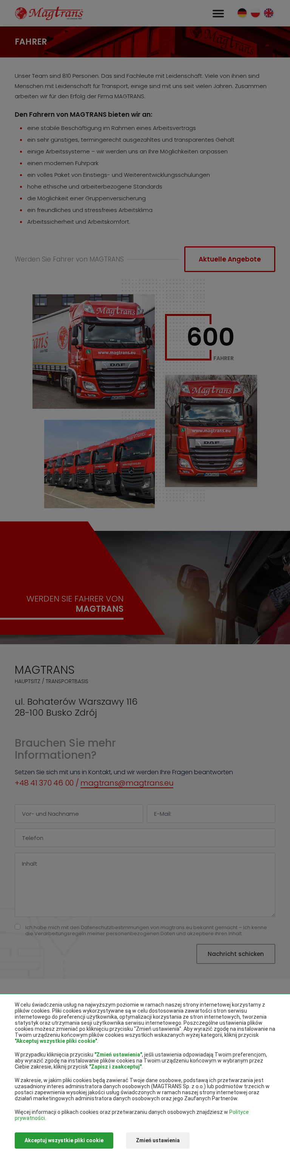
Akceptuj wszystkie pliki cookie (64, 1140)
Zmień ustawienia (158, 1140)
